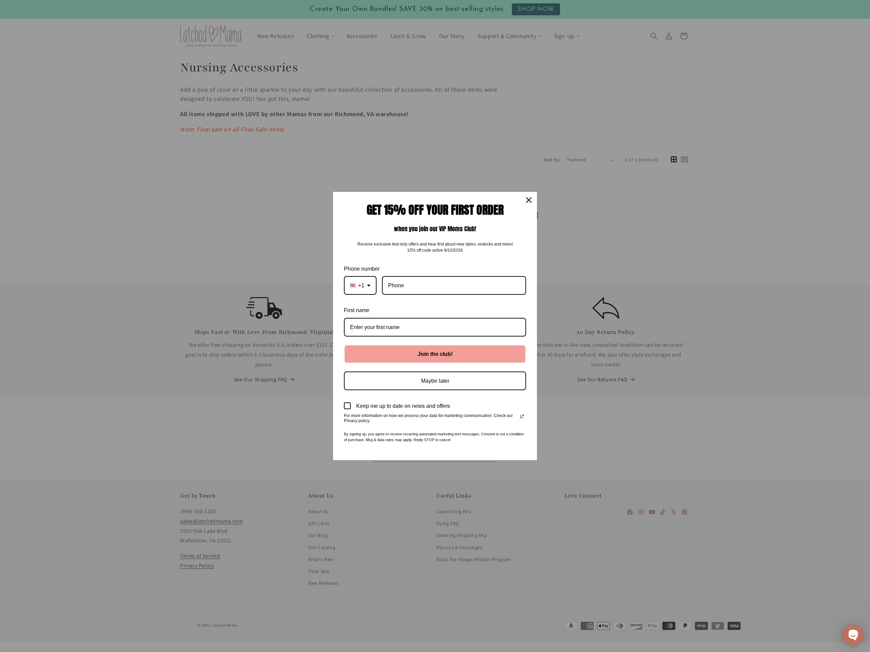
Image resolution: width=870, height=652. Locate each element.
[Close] (529, 200)
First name (356, 310)
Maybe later (435, 381)
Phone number (362, 269)
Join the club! (435, 354)
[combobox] (360, 285)
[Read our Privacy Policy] (522, 416)
